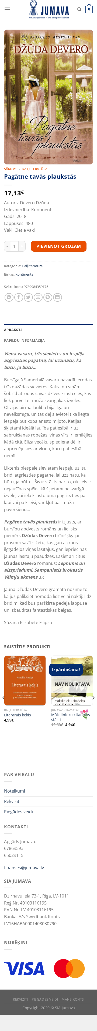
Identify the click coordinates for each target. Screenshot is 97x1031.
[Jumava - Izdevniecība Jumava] (48, 9)
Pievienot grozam (58, 246)
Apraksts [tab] (13, 329)
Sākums (10, 169)
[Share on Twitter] (28, 297)
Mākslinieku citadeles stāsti (70, 717)
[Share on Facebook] (18, 297)
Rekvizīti (12, 801)
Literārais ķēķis (17, 715)
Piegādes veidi (18, 812)
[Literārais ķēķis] (25, 681)
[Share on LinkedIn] (57, 297)
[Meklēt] (79, 9)
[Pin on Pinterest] (47, 297)
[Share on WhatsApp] (9, 297)
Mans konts (73, 999)
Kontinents (24, 274)
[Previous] (3, 708)
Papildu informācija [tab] (24, 340)
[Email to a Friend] (38, 297)
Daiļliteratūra (34, 169)
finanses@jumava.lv (24, 868)
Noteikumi (14, 791)
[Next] (93, 708)
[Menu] (7, 9)
